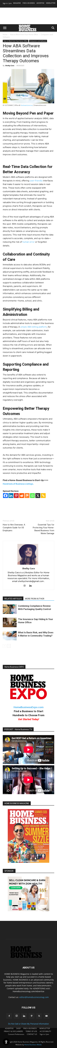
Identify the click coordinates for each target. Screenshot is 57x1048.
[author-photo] (28, 564)
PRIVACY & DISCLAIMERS (13, 1031)
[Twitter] (39, 1016)
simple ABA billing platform (33, 326)
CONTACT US (32, 1034)
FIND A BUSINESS (29, 3)
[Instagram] (25, 585)
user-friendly (36, 180)
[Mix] (27, 495)
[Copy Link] (43, 495)
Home (5, 34)
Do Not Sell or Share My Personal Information (28, 1024)
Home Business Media (33, 1044)
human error (28, 242)
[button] (4, 28)
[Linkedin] (10, 495)
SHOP (18, 1028)
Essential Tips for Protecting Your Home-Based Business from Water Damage (43, 529)
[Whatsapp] (32, 495)
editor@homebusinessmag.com (34, 997)
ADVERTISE (40, 3)
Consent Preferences (16, 1034)
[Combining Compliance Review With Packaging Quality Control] (10, 609)
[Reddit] (21, 495)
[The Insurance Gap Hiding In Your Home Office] (10, 622)
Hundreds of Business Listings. (18, 484)
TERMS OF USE (31, 1031)
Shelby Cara (9, 65)
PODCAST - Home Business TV (18, 729)
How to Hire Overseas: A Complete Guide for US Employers (14, 527)
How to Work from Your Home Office (24, 34)
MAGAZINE (17, 3)
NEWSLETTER (50, 3)
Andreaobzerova (27, 105)
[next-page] (9, 646)
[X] (37, 495)
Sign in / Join (7, 3)
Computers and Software (38, 41)
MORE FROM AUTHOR (34, 599)
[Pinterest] (16, 495)
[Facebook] (5, 495)
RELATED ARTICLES (13, 599)
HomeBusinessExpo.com (29, 707)
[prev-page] (4, 646)
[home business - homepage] (28, 957)
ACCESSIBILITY (45, 1031)
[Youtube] (46, 1016)
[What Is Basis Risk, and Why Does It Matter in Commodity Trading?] (10, 635)
